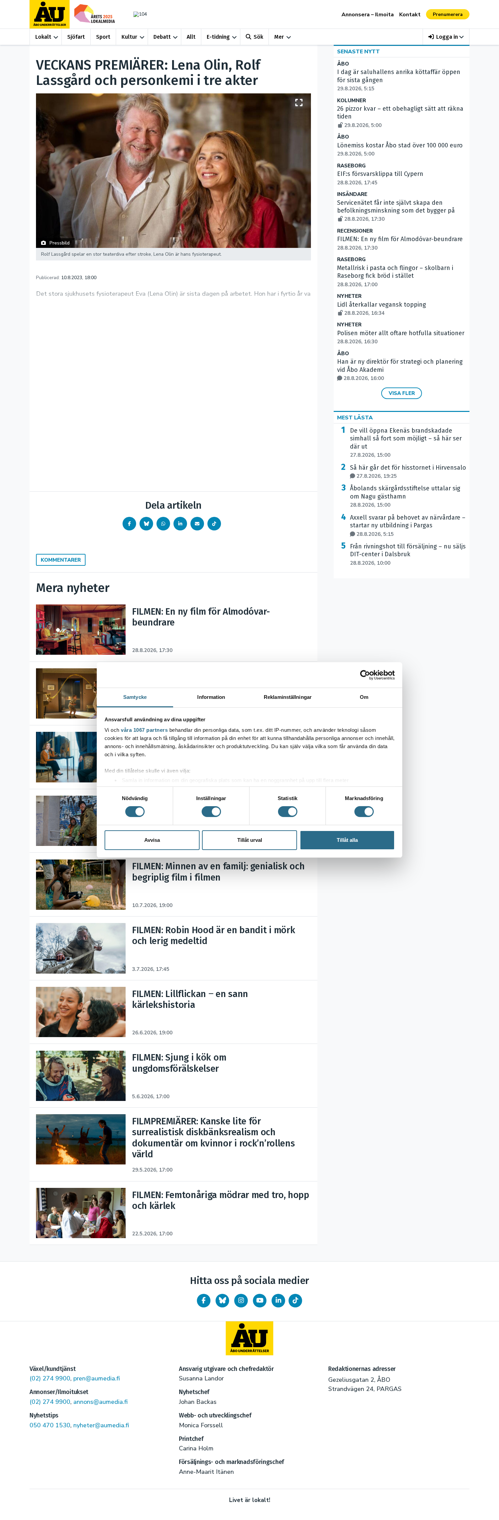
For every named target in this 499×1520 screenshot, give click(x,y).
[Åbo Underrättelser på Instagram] (241, 1300)
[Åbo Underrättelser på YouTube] (259, 1300)
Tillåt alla (347, 840)
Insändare (352, 194)
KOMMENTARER (61, 560)
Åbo (343, 64)
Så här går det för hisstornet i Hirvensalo (408, 471)
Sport (103, 37)
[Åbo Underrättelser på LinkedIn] (278, 1300)
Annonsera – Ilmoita (367, 14)
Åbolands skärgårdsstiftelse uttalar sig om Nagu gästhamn (405, 496)
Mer (279, 37)
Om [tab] (364, 697)
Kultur (129, 37)
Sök (258, 37)
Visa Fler (402, 393)
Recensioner (355, 231)
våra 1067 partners (144, 730)
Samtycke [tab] (135, 697)
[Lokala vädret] (137, 14)
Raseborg (351, 166)
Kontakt (410, 14)
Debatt (162, 37)
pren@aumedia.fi (96, 1378)
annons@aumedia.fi (100, 1402)
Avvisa (152, 840)
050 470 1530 (50, 1425)
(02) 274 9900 (50, 1378)
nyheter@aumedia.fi (101, 1425)
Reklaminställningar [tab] (288, 697)
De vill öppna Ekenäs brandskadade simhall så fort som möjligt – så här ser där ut (406, 442)
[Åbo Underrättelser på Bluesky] (222, 1300)
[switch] (211, 811)
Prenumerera (448, 14)
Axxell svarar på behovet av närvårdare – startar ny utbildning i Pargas (407, 526)
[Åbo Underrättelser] (249, 1338)
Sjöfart (76, 37)
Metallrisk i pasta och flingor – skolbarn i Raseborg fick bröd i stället (395, 276)
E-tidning (218, 37)
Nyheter (349, 296)
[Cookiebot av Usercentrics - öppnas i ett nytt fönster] (365, 675)
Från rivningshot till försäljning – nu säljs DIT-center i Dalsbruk (408, 554)
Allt (191, 37)
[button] (446, 37)
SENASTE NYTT (358, 51)
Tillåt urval (249, 840)
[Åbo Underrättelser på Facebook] (203, 1300)
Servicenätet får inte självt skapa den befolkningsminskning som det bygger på (396, 211)
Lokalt (43, 37)
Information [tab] (211, 697)
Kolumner (351, 100)
